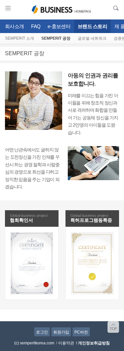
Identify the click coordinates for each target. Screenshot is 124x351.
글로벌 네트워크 (92, 38)
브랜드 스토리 (92, 26)
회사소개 (14, 26)
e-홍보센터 (59, 26)
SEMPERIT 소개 (19, 38)
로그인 (42, 332)
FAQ (35, 26)
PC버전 (81, 332)
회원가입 (61, 332)
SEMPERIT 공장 (55, 38)
